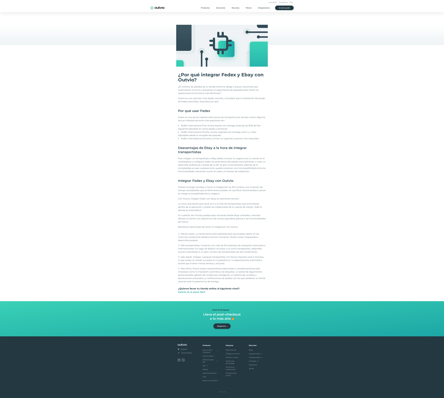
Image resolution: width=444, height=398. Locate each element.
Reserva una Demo (210, 380)
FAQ (291, 2)
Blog (251, 350)
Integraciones (264, 8)
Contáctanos (283, 2)
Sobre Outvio (231, 350)
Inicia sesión (272, 2)
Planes (248, 8)
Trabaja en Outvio (233, 354)
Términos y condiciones (230, 368)
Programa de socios (231, 374)
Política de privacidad (230, 362)
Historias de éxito (210, 373)
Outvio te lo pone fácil (191, 292)
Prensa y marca (232, 357)
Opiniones (253, 365)
